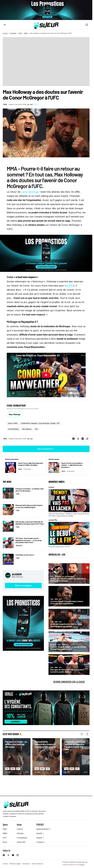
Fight (20, 33)
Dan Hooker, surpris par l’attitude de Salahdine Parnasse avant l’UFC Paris (29, 523)
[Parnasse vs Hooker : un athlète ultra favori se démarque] (8, 493)
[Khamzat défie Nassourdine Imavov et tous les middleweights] (8, 509)
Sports (5, 824)
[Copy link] (87, 438)
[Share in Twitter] (78, 438)
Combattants (22, 838)
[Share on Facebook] (73, 438)
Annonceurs (26, 864)
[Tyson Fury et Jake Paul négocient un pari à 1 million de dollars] (24, 466)
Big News (19, 545)
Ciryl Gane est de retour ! (25, 555)
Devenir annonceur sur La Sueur (69, 681)
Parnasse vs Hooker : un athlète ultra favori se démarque (29, 490)
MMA (26, 33)
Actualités (13, 33)
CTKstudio (81, 864)
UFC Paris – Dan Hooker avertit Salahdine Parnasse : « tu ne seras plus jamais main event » (28, 540)
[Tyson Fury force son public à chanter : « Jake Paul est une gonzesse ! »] (68, 466)
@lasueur (17, 574)
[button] (5, 25)
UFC (36, 429)
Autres (19, 824)
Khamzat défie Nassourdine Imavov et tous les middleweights (29, 506)
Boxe (20, 469)
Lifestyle (20, 833)
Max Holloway (26, 429)
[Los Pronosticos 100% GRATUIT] (46, 10)
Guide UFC (21, 842)
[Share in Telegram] (82, 438)
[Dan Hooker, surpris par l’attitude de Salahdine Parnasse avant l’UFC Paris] (8, 526)
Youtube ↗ (40, 842)
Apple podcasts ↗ (43, 829)
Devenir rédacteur (37, 864)
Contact (5, 864)
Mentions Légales (15, 864)
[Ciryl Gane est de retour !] (8, 559)
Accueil (5, 33)
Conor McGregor (30, 191)
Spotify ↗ (40, 833)
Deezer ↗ (40, 838)
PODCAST (40, 824)
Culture (20, 829)
